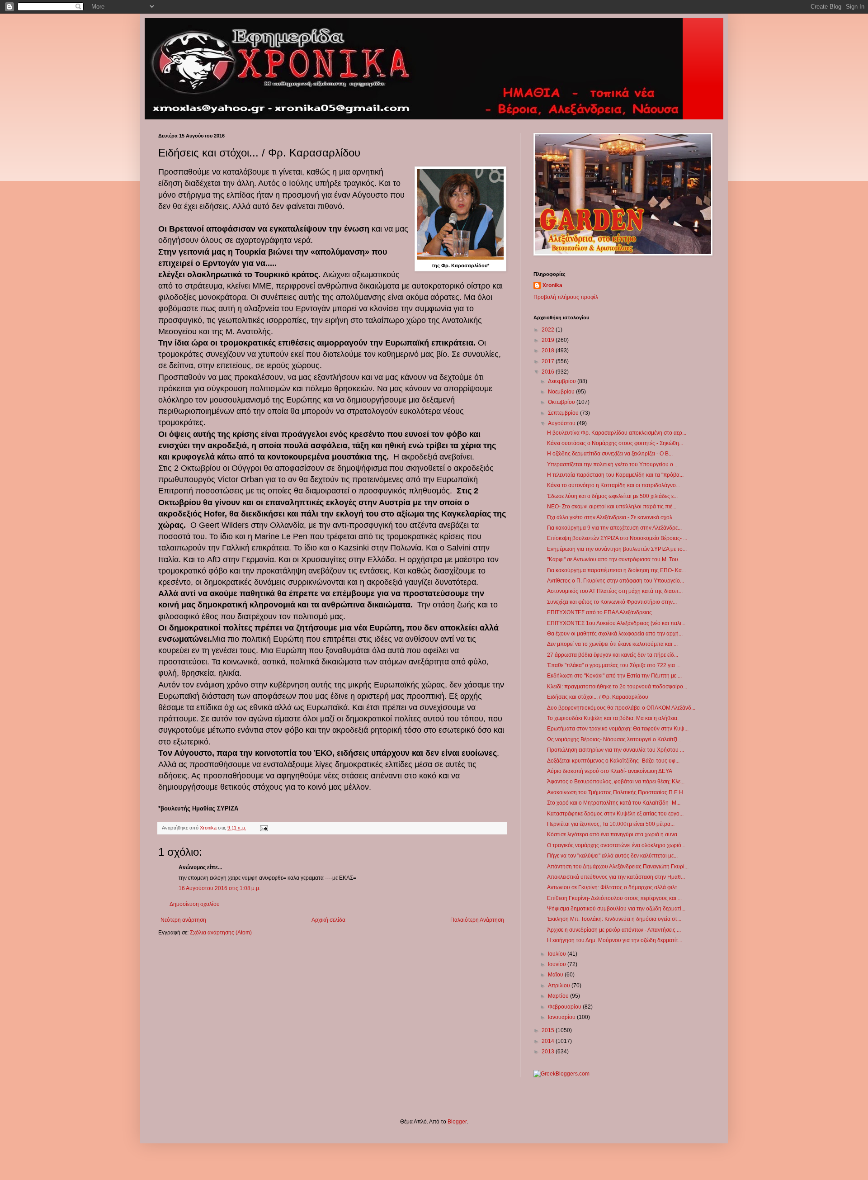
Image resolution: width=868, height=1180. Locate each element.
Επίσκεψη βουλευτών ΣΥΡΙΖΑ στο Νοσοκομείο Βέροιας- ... (617, 538)
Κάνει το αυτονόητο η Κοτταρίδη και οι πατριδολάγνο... (613, 485)
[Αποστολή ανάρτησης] (263, 827)
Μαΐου (556, 974)
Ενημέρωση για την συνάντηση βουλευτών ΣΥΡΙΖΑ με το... (617, 549)
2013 (549, 1051)
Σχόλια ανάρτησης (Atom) (221, 932)
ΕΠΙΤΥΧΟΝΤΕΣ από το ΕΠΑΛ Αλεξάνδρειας (599, 612)
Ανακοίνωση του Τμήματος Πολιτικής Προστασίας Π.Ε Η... (617, 792)
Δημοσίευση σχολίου (195, 904)
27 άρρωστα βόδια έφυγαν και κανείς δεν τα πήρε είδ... (612, 655)
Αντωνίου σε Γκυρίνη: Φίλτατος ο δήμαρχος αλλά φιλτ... (614, 887)
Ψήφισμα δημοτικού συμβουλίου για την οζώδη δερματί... (616, 908)
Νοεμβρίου (562, 392)
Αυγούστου (562, 423)
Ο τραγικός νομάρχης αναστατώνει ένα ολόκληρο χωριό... (616, 845)
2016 (549, 372)
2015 (549, 1030)
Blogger (457, 1121)
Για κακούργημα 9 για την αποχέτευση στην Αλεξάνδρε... (614, 528)
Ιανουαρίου (562, 1017)
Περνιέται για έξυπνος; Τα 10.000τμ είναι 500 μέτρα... (611, 824)
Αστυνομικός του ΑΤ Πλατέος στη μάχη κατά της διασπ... (615, 591)
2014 (549, 1041)
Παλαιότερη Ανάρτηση (477, 920)
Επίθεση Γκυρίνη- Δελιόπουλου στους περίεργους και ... (614, 898)
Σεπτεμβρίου (564, 413)
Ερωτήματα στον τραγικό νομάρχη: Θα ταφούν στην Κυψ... (618, 728)
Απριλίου (559, 985)
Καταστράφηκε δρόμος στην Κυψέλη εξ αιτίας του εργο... (615, 813)
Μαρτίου (559, 996)
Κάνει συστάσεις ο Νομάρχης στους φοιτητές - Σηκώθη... (615, 443)
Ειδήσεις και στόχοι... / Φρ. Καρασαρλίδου (597, 697)
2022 (549, 330)
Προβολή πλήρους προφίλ (565, 297)
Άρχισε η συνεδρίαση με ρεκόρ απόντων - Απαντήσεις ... (614, 930)
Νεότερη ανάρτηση (183, 920)
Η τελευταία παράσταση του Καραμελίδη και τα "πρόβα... (615, 475)
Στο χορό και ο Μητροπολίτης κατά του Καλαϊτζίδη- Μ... (613, 803)
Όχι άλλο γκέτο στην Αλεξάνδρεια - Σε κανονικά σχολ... (611, 517)
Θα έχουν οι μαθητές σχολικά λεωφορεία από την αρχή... (615, 633)
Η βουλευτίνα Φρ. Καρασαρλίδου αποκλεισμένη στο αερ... (616, 433)
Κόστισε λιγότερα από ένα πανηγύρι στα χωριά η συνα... (614, 834)
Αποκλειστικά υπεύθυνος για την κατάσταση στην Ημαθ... (616, 877)
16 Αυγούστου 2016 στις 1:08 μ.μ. (219, 888)
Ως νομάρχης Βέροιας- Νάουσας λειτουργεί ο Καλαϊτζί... (614, 739)
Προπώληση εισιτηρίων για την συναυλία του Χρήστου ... (615, 750)
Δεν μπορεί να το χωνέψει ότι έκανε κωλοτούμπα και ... (612, 644)
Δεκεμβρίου (562, 381)
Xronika (552, 285)
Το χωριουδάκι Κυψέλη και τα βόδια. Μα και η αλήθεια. (613, 718)
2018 (549, 350)
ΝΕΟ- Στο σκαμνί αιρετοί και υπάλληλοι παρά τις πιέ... (611, 506)
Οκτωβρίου (562, 402)
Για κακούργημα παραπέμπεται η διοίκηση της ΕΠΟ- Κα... (616, 570)
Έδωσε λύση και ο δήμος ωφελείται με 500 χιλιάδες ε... (612, 496)
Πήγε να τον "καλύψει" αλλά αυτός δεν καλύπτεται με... (612, 856)
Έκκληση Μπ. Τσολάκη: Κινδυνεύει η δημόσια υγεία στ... (614, 919)
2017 (549, 361)
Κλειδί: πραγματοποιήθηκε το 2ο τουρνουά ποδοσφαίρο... (617, 686)
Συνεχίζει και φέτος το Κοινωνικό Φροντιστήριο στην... (612, 602)
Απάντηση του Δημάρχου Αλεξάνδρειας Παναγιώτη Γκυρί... (618, 866)
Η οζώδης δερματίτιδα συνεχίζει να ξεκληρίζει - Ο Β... (610, 453)
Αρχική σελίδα (328, 920)
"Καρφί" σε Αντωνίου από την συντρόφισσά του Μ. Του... (614, 559)
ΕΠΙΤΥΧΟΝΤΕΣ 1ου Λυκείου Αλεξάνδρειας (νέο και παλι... (616, 623)
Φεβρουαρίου (565, 1007)
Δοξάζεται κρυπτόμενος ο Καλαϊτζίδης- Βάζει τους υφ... (613, 761)
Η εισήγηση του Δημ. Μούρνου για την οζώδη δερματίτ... (614, 940)
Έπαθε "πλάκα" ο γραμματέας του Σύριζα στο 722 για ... (613, 665)
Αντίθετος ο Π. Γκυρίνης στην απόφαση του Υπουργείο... (615, 581)
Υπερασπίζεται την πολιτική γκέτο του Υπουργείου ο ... (613, 464)
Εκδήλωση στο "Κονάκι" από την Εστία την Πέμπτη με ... (614, 676)
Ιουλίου (557, 954)
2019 (549, 340)
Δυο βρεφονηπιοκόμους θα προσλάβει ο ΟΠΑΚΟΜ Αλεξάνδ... (621, 708)
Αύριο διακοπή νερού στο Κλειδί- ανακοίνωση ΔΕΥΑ (609, 771)
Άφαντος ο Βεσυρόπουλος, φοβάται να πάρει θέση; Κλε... (615, 781)
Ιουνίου (557, 964)
